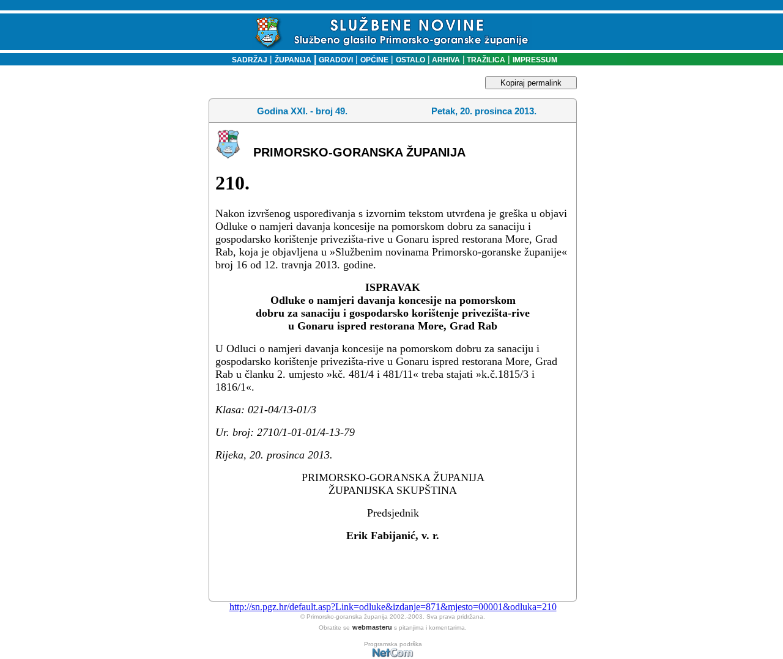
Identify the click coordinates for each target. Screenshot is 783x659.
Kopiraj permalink (531, 82)
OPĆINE (374, 60)
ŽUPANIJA (293, 60)
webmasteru (372, 627)
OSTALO (410, 60)
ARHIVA (445, 60)
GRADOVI (336, 60)
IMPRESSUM (535, 60)
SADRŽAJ (246, 60)
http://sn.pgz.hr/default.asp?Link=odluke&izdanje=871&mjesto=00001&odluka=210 (393, 607)
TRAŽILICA (485, 60)
